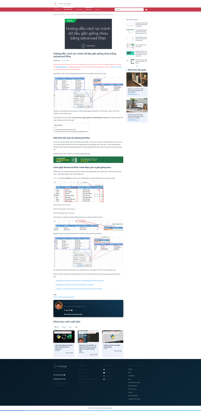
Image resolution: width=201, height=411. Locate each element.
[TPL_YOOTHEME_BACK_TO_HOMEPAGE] (63, 4)
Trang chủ (57, 9)
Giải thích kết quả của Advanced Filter (65, 129)
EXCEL (130, 369)
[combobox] (129, 9)
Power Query (132, 389)
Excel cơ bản (65, 60)
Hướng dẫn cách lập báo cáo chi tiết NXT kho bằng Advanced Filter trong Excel (80, 280)
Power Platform (133, 395)
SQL (129, 379)
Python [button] (64, 327)
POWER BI (131, 376)
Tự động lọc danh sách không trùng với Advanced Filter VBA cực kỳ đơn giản (79, 289)
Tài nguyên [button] (79, 9)
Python (130, 392)
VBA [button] (76, 327)
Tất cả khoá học (59, 375)
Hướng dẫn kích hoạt (59, 379)
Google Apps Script (134, 382)
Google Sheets (132, 386)
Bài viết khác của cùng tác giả (73, 314)
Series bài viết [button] (68, 9)
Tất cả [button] (56, 327)
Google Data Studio (134, 399)
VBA (129, 372)
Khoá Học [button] (89, 9)
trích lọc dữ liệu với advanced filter (64, 297)
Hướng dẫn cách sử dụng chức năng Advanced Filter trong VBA (75, 285)
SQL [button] (70, 327)
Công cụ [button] (97, 9)
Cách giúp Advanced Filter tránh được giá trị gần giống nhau (72, 131)
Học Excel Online (116, 67)
